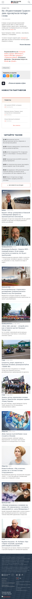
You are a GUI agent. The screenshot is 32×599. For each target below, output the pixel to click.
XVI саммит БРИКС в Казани (12, 106)
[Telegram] (14, 75)
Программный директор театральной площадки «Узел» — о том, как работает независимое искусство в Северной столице (16, 473)
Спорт (3, 360)
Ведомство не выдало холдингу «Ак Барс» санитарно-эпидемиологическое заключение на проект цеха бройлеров (16, 294)
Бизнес (4, 210)
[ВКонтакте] (4, 75)
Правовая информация (8, 583)
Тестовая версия (7, 594)
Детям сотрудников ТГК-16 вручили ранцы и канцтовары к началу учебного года (15, 153)
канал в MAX (8, 55)
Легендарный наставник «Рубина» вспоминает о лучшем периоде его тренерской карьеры (15, 545)
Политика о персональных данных (8, 586)
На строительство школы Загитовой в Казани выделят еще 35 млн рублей (16, 165)
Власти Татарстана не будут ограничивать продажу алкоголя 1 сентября (13, 178)
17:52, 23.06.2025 (6, 19)
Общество (5, 8)
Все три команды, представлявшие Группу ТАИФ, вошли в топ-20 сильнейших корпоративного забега (16, 402)
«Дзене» (13, 61)
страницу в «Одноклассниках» (13, 56)
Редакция (4, 578)
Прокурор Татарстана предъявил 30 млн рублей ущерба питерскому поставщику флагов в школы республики (16, 217)
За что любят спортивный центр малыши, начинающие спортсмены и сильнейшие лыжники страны (15, 330)
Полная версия (6, 592)
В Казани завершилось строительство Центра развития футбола (16, 147)
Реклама (4, 581)
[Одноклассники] (7, 75)
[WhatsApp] (11, 75)
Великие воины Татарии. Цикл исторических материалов (13, 113)
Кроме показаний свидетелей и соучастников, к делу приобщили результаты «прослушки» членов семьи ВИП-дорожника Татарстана (16, 509)
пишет (12, 29)
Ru (17, 578)
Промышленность (7, 246)
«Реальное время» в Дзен (17, 83)
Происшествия (6, 287)
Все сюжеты (16, 125)
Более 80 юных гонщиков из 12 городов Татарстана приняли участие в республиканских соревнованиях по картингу (15, 367)
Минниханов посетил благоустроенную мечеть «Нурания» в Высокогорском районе (14, 141)
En (20, 578)
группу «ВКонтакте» (16, 54)
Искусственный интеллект (12, 120)
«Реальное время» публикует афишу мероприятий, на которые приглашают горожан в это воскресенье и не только (14, 437)
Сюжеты (7, 100)
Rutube (6, 61)
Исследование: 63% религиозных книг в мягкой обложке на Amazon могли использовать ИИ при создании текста (16, 171)
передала (24, 38)
